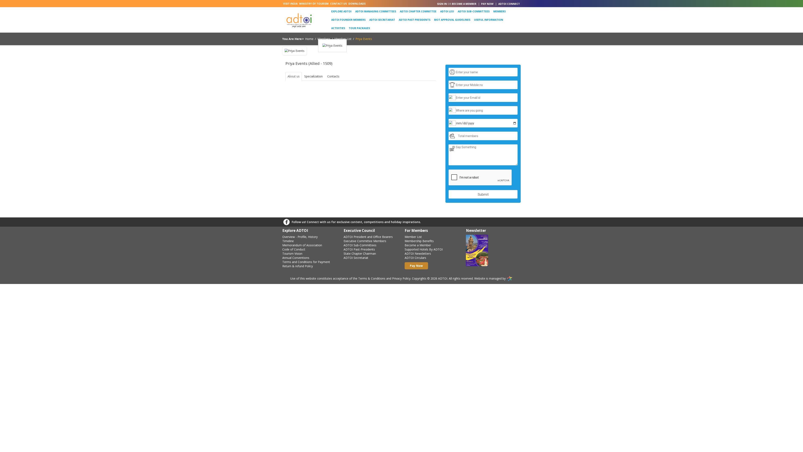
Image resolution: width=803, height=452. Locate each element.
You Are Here (292, 39)
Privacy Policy (401, 278)
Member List (343, 39)
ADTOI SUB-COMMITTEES (474, 11)
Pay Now (487, 4)
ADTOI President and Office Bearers (368, 237)
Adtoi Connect (509, 4)
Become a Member (418, 245)
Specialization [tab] (313, 76)
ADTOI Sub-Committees (360, 245)
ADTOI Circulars (415, 258)
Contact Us (338, 3)
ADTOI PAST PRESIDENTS (414, 20)
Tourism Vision (292, 254)
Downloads (357, 3)
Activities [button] (338, 28)
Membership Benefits (419, 241)
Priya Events (363, 39)
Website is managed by (490, 278)
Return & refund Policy (297, 266)
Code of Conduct (293, 249)
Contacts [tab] (333, 76)
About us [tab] (294, 76)
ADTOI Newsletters (418, 254)
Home (309, 39)
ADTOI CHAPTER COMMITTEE (418, 11)
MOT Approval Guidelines (452, 20)
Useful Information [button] (488, 20)
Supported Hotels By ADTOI (424, 249)
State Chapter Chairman (360, 254)
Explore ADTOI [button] (342, 11)
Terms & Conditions (371, 278)
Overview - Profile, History (300, 237)
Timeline (288, 241)
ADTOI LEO (447, 11)
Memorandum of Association (302, 245)
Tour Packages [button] (359, 28)
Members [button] (499, 11)
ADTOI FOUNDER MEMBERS (348, 20)
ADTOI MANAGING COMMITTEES (375, 11)
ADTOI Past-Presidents (359, 249)
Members (323, 39)
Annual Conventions (295, 258)
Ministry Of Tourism (314, 3)
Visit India (290, 3)
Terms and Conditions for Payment (306, 262)
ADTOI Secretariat (382, 20)
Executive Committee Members (365, 241)
